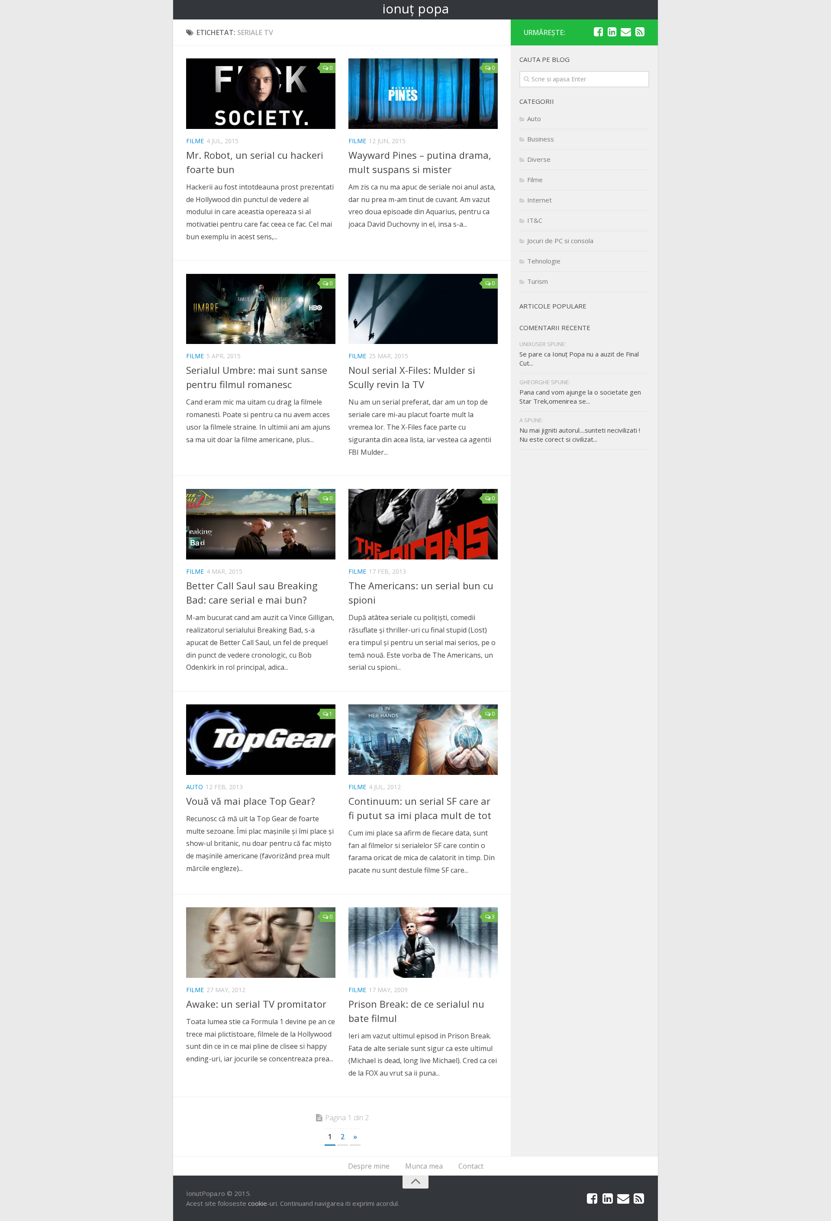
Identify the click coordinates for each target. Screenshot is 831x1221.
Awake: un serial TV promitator (256, 1003)
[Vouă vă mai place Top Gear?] (260, 739)
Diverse (539, 159)
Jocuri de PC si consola (560, 240)
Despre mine (369, 1166)
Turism (537, 281)
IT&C (534, 220)
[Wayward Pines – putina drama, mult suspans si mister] (423, 93)
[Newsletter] (626, 32)
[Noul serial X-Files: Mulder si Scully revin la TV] (423, 309)
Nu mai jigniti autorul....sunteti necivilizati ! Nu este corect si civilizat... (579, 434)
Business (540, 139)
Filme (195, 141)
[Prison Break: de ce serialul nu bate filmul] (423, 942)
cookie (257, 1203)
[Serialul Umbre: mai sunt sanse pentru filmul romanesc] (260, 309)
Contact (470, 1166)
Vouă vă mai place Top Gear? (250, 800)
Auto (194, 787)
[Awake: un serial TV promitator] (260, 942)
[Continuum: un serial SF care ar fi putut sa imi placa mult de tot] (423, 739)
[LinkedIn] (612, 32)
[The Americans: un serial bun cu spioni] (423, 524)
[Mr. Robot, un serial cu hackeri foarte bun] (260, 93)
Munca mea (424, 1166)
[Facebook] (598, 32)
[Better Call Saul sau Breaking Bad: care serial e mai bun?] (260, 524)
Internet (539, 200)
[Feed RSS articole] (640, 32)
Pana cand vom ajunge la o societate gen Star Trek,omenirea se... (580, 396)
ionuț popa (415, 8)
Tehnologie (543, 261)
